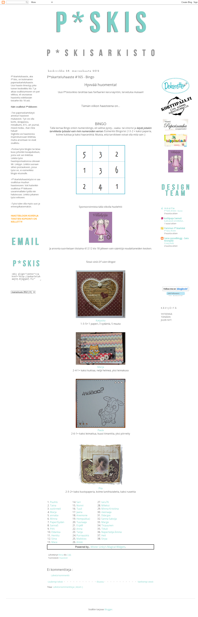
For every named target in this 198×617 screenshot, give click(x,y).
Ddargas (106, 515)
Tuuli (79, 508)
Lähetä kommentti (60, 575)
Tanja (79, 532)
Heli (103, 535)
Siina (54, 538)
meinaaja (106, 512)
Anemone (81, 515)
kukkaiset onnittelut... (174, 220)
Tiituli (104, 528)
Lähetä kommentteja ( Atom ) (68, 586)
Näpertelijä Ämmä (111, 532)
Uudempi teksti (55, 581)
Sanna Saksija (109, 518)
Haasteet (63, 558)
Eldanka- (56, 532)
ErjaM (79, 525)
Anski (79, 542)
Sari (78, 502)
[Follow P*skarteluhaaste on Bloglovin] (175, 290)
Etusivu (100, 581)
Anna (79, 528)
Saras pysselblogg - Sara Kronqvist (176, 239)
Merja (100, 367)
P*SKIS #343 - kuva (173, 210)
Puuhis (54, 502)
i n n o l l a (169, 208)
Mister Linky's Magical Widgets (108, 547)
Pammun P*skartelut (174, 228)
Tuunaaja (81, 522)
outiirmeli (55, 508)
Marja (53, 512)
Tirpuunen (107, 525)
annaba (54, 515)
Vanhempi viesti (145, 581)
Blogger (108, 609)
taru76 (105, 502)
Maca (54, 542)
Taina (53, 505)
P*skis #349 (170, 230)
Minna (53, 518)
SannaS (54, 525)
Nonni (79, 505)
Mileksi (105, 505)
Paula (101, 430)
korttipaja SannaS (173, 218)
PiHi (52, 528)
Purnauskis (82, 535)
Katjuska (100, 320)
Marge (105, 522)
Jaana (79, 512)
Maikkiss (81, 538)
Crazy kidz (169, 243)
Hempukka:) (83, 518)
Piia (101, 488)
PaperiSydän (57, 522)
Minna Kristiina (110, 508)
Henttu (55, 535)
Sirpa (104, 538)
